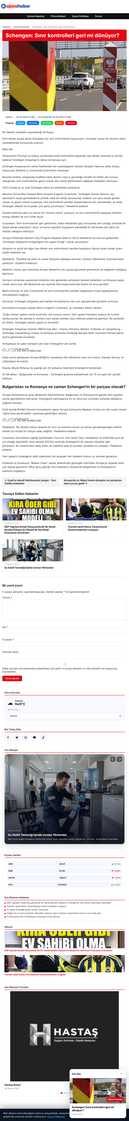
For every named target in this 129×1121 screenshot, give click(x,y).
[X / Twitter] (16, 737)
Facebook (33, 123)
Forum (98, 16)
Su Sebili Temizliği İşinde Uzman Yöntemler (28, 909)
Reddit (59, 123)
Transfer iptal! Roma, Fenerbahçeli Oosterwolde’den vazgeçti (36, 906)
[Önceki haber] (112, 759)
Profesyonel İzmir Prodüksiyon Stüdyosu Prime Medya (33, 916)
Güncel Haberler (36, 16)
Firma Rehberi (58, 16)
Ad (5, 627)
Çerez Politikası (80, 16)
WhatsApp (46, 123)
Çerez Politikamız (56, 1116)
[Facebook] (8, 737)
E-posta (8, 639)
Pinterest (71, 123)
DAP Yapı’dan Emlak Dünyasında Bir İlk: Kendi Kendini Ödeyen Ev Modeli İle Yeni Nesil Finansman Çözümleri (59, 902)
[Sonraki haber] (119, 759)
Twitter (20, 123)
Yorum (7, 597)
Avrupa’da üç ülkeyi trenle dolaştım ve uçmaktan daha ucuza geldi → (93, 482)
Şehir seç (13, 709)
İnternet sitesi (10, 651)
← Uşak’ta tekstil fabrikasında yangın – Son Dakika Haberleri (30, 482)
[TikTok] (43, 737)
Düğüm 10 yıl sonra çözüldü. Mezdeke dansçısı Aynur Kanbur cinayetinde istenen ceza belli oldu (54, 913)
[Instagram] (25, 737)
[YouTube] (34, 737)
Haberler (6, 26)
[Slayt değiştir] (59, 1093)
